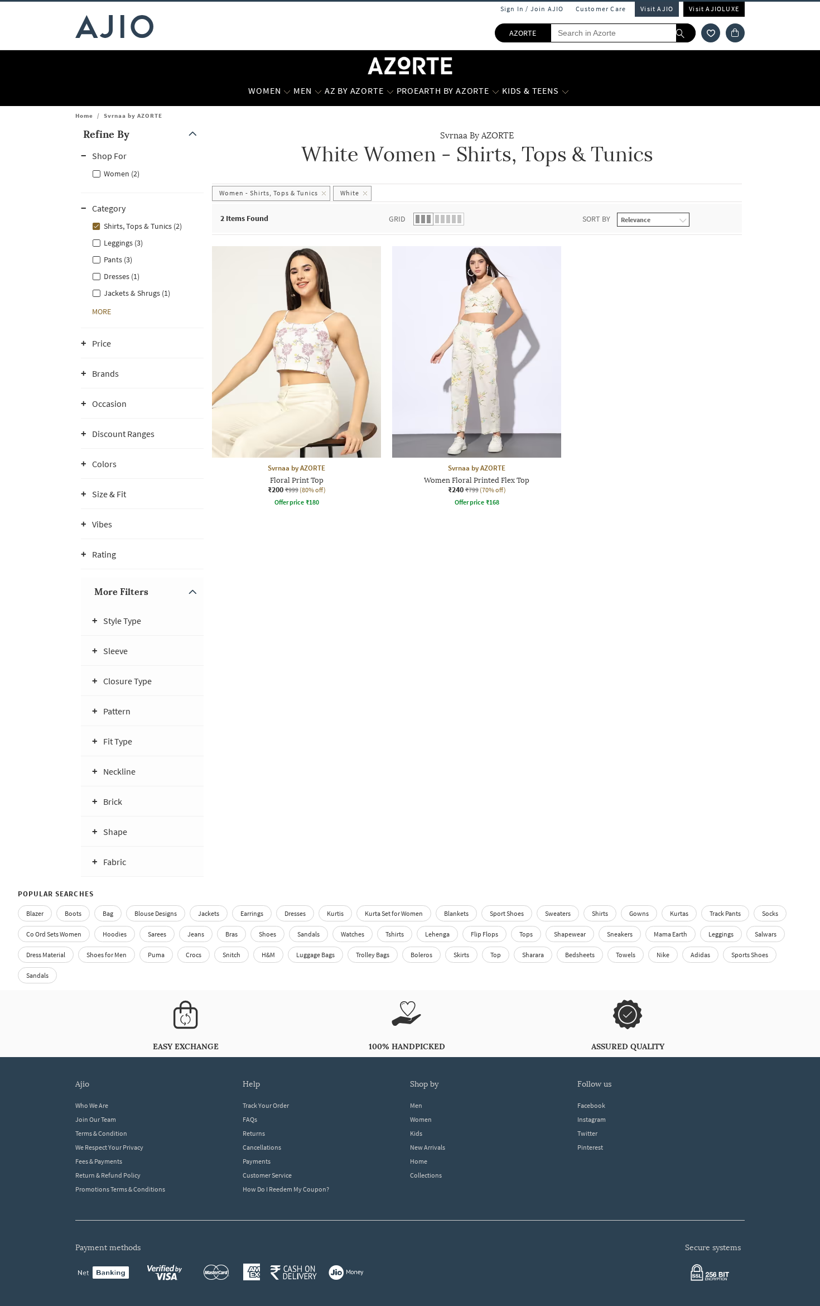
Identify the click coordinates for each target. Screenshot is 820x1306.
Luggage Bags (315, 954)
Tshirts (394, 934)
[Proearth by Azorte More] (495, 91)
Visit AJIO (656, 8)
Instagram (591, 1119)
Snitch (231, 954)
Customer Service (267, 1175)
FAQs (250, 1119)
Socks (770, 913)
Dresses (295, 913)
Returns (254, 1133)
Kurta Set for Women (394, 913)
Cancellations (262, 1147)
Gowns (639, 913)
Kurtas (679, 913)
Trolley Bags (372, 954)
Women (421, 1119)
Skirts (461, 954)
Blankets (456, 913)
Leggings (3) (123, 243)
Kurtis (335, 913)
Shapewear (570, 934)
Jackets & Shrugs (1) (137, 293)
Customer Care (601, 8)
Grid (397, 219)
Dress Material (45, 954)
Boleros (421, 954)
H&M (268, 954)
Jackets (208, 913)
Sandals (308, 934)
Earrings (251, 913)
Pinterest (590, 1147)
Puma (156, 954)
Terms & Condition (101, 1133)
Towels (625, 954)
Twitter (587, 1133)
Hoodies (115, 934)
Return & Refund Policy (108, 1175)
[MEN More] (318, 91)
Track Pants (725, 913)
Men (416, 1105)
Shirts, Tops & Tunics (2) (143, 226)
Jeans (195, 934)
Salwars (765, 934)
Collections (426, 1175)
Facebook (591, 1105)
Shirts (600, 913)
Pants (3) (118, 260)
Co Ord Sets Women (53, 934)
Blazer (35, 913)
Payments (257, 1161)
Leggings (721, 934)
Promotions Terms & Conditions (120, 1189)
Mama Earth (670, 934)
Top (495, 954)
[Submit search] (686, 32)
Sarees (157, 934)
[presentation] (491, 408)
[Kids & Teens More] (565, 91)
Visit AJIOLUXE (714, 8)
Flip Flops (484, 934)
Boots (73, 913)
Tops (526, 934)
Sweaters (558, 913)
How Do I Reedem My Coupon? (286, 1189)
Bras (231, 934)
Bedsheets (580, 954)
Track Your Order (266, 1105)
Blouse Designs (155, 913)
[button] (710, 32)
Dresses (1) (121, 276)
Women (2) (121, 174)
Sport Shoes (507, 913)
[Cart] (735, 32)
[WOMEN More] (287, 91)
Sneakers (620, 934)
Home (84, 115)
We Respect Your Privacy (109, 1147)
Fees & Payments (98, 1161)
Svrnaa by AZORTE (133, 115)
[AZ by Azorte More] (390, 91)
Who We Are (91, 1105)
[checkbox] (142, 173)
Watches (352, 934)
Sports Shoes (749, 954)
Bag (108, 913)
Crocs (193, 954)
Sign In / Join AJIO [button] (532, 8)
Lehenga (437, 934)
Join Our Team (95, 1119)
